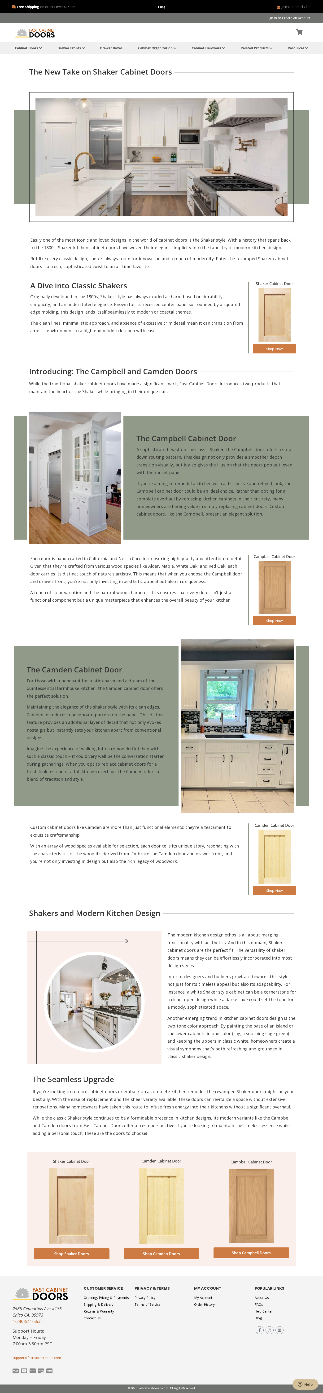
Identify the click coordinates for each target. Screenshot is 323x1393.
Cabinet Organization (156, 48)
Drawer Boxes (111, 48)
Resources (296, 48)
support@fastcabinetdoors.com (37, 1357)
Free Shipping (28, 6)
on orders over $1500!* (58, 6)
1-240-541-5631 (28, 1321)
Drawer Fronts (69, 48)
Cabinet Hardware (207, 48)
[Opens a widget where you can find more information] (305, 1385)
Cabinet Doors (27, 48)
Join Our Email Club (295, 6)
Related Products (255, 48)
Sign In (272, 18)
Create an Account (296, 18)
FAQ (161, 6)
